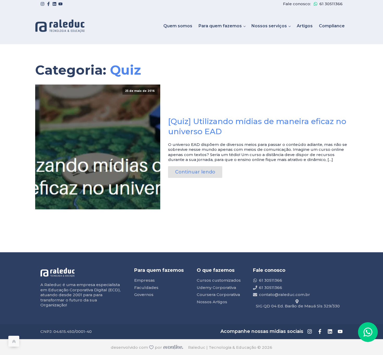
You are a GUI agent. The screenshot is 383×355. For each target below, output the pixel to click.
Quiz (125, 70)
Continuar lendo (195, 172)
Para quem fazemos (220, 25)
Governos (143, 294)
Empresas (144, 280)
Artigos (305, 25)
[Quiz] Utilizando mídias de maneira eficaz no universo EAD (257, 126)
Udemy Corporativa (216, 287)
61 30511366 (331, 3)
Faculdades (146, 287)
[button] (368, 332)
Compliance (332, 25)
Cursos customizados (219, 280)
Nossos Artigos (212, 301)
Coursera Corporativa (218, 294)
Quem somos (177, 25)
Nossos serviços (269, 25)
